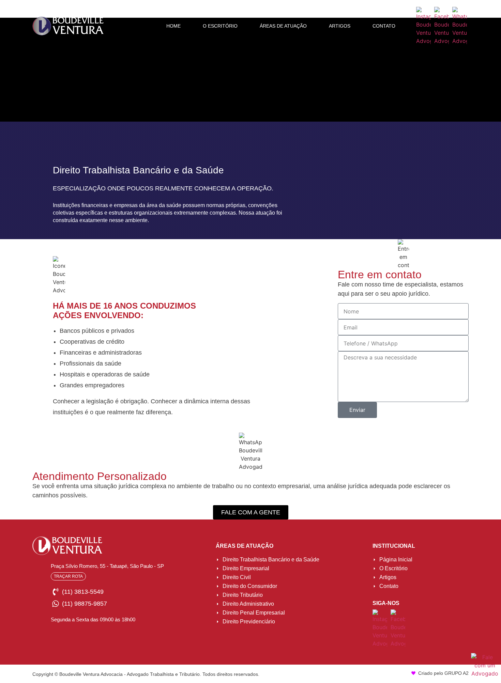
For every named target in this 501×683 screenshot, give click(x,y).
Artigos (339, 26)
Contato (384, 26)
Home (173, 26)
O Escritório (220, 26)
